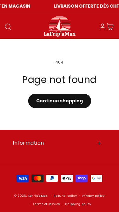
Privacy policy (93, 196)
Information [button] (28, 143)
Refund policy (65, 196)
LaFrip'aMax (38, 196)
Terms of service (46, 204)
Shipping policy (78, 204)
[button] (8, 27)
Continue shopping (59, 101)
